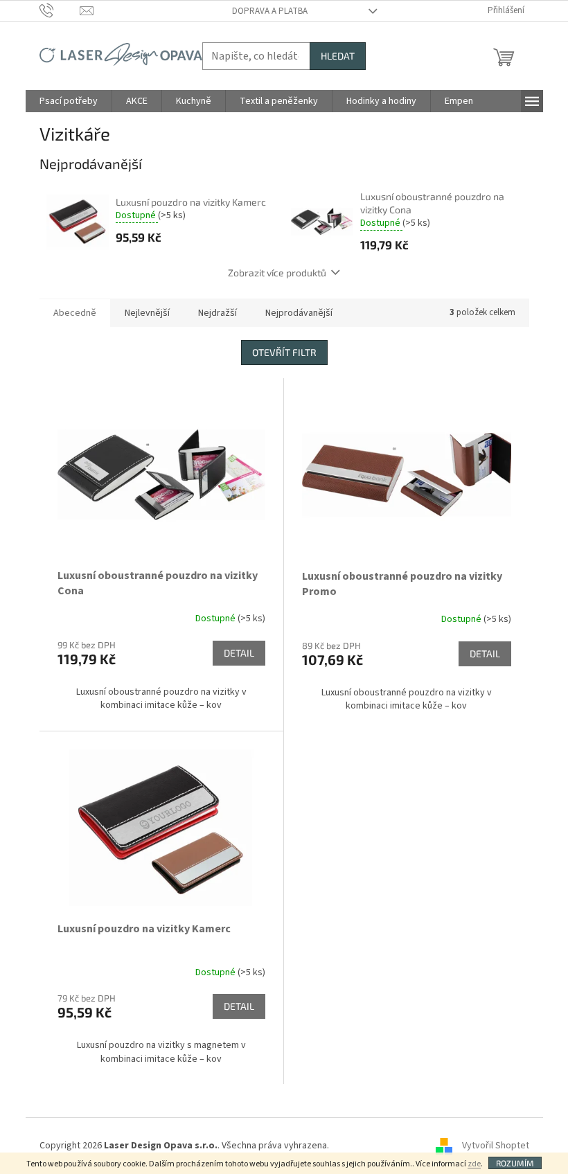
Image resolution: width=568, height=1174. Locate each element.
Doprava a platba (270, 11)
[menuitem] (69, 101)
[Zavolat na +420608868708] (59, 10)
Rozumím (515, 1163)
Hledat (338, 56)
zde (474, 1164)
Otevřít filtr (284, 352)
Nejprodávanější (298, 313)
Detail (239, 653)
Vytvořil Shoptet (495, 1146)
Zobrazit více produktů (277, 272)
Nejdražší (217, 313)
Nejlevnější (147, 313)
